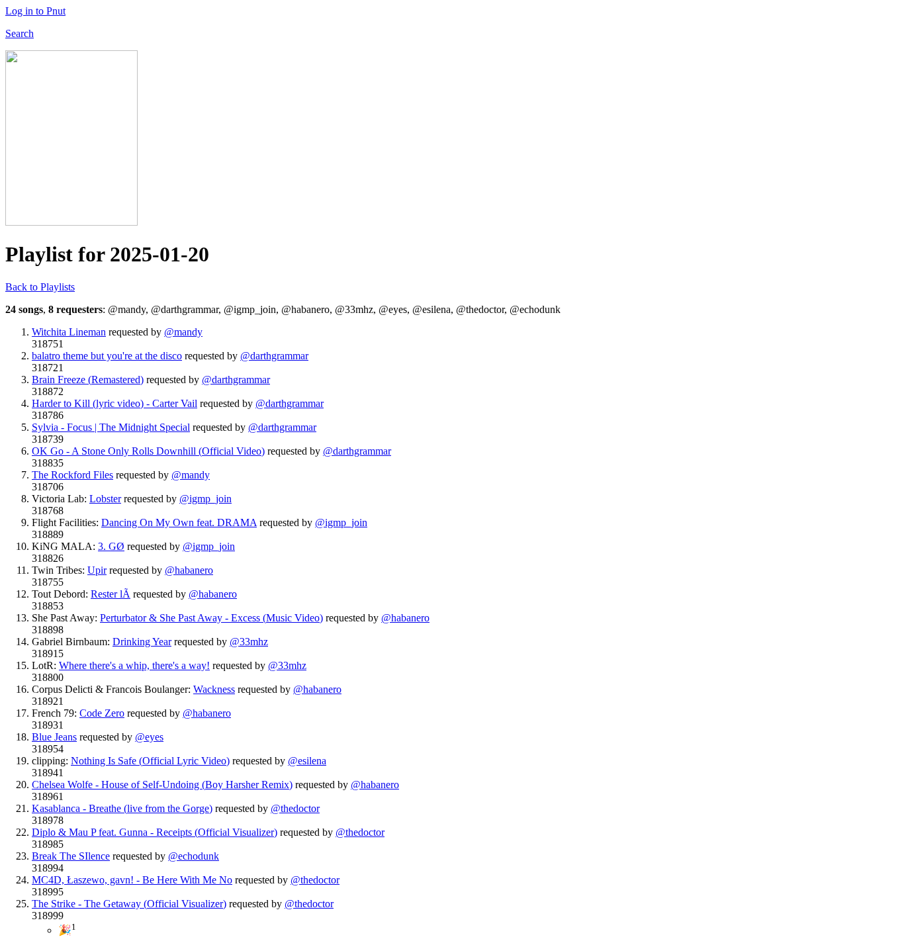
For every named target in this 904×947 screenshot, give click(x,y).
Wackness (214, 689)
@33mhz (249, 641)
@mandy (183, 332)
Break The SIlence (71, 856)
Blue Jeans (54, 737)
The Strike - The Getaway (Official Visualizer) (129, 903)
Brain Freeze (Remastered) (88, 379)
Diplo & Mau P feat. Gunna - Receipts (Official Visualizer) (154, 832)
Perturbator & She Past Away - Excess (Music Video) (211, 617)
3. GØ (111, 546)
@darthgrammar (274, 355)
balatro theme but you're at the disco (107, 355)
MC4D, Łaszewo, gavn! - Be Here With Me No (132, 879)
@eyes (149, 737)
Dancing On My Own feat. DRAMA (179, 522)
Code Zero (101, 713)
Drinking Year (142, 641)
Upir (97, 570)
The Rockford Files (72, 474)
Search (19, 33)
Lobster (105, 498)
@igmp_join (205, 498)
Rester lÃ (110, 594)
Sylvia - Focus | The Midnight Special (111, 427)
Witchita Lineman (69, 332)
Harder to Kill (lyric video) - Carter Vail (114, 403)
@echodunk (193, 856)
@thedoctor (295, 808)
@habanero (189, 570)
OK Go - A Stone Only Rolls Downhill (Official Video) (148, 451)
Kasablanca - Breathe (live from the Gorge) (122, 808)
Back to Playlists (40, 287)
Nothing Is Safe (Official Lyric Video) (150, 760)
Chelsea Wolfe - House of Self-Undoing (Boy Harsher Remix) (162, 784)
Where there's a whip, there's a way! (134, 665)
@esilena (307, 760)
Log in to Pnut (35, 11)
